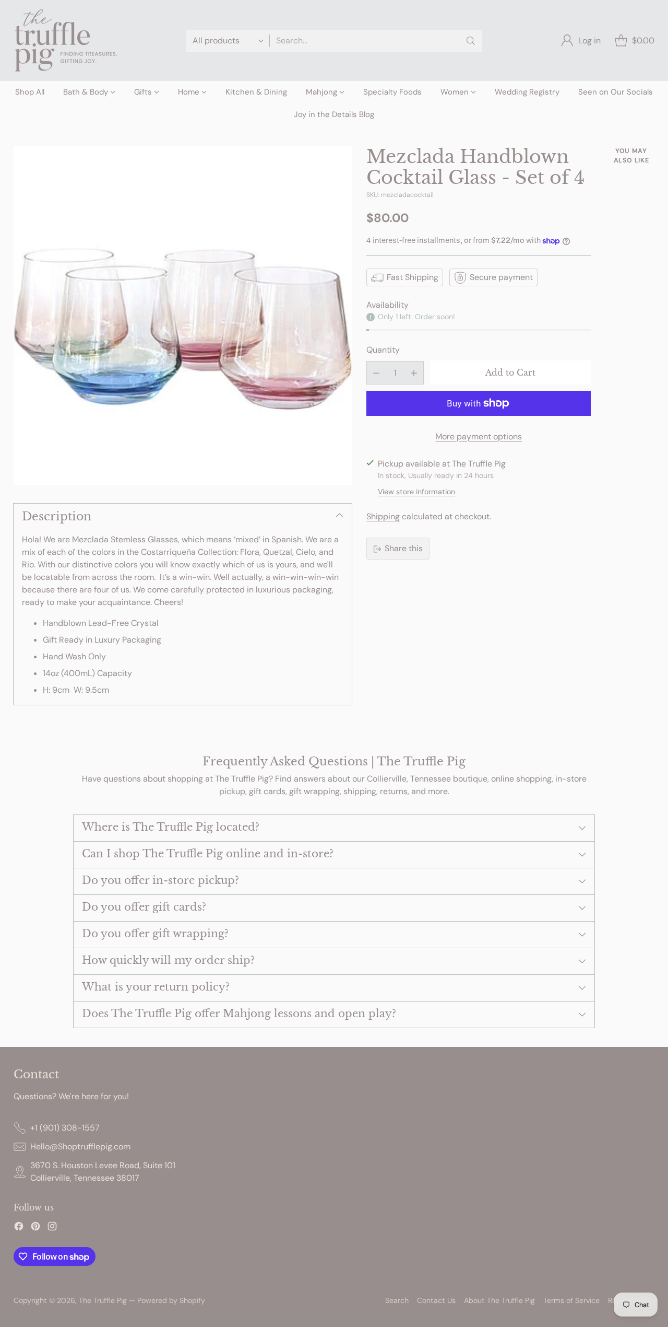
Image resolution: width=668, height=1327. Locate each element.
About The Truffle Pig (499, 1300)
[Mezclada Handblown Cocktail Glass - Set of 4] (183, 315)
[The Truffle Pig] (66, 40)
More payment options (478, 436)
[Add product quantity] (413, 373)
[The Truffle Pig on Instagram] (52, 1228)
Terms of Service (571, 1300)
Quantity (383, 349)
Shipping (383, 516)
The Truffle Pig (103, 1300)
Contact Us (436, 1300)
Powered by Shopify (171, 1300)
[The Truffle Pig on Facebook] (19, 1228)
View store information (416, 492)
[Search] (470, 41)
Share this (404, 548)
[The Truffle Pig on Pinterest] (35, 1228)
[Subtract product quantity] (376, 373)
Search (397, 1300)
